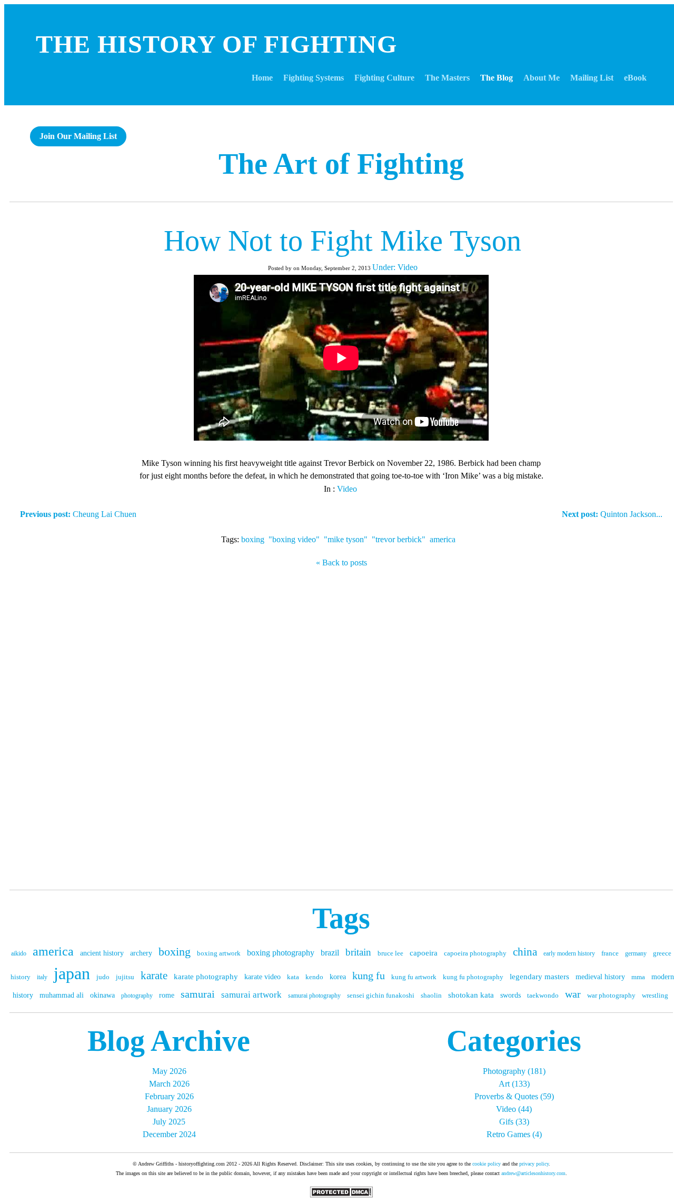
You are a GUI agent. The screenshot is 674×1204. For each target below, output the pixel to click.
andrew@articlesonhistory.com (533, 1173)
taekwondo (543, 995)
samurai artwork (251, 995)
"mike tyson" (346, 539)
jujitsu (125, 977)
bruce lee (390, 953)
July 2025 (169, 1121)
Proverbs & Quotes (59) (514, 1096)
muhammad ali (61, 995)
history (21, 977)
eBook (635, 77)
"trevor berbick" (398, 539)
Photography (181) (514, 1071)
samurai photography (314, 995)
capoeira (424, 953)
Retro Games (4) (514, 1134)
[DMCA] (341, 1194)
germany (636, 953)
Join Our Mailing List (78, 136)
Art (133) (514, 1083)
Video (347, 488)
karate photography (206, 976)
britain (358, 952)
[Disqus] (341, 726)
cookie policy (486, 1164)
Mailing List (591, 77)
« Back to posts (341, 562)
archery (141, 953)
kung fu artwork (414, 977)
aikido (18, 953)
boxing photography (280, 952)
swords (510, 995)
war (573, 994)
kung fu (368, 975)
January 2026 (169, 1109)
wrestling (655, 995)
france (610, 953)
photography (137, 995)
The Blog (496, 77)
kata (293, 977)
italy (42, 977)
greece (662, 953)
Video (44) (514, 1109)
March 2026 (169, 1083)
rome (166, 995)
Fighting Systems (313, 77)
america (442, 539)
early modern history (569, 953)
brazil (330, 952)
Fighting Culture (384, 77)
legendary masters (539, 976)
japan (72, 973)
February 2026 (169, 1096)
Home (262, 77)
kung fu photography (473, 977)
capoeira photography (475, 953)
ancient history (102, 953)
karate (154, 975)
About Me (541, 77)
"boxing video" (294, 539)
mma (638, 977)
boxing (252, 539)
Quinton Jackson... (612, 514)
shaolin (431, 995)
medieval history (600, 977)
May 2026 (169, 1071)
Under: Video (395, 267)
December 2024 (169, 1134)
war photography (611, 995)
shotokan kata (471, 995)
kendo (314, 977)
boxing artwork (219, 953)
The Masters (447, 77)
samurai (198, 994)
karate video (262, 977)
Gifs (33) (514, 1121)
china (525, 952)
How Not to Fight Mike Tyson (342, 240)
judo (103, 977)
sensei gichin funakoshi (380, 995)
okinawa (102, 995)
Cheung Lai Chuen (78, 514)
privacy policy (534, 1164)
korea (338, 977)
